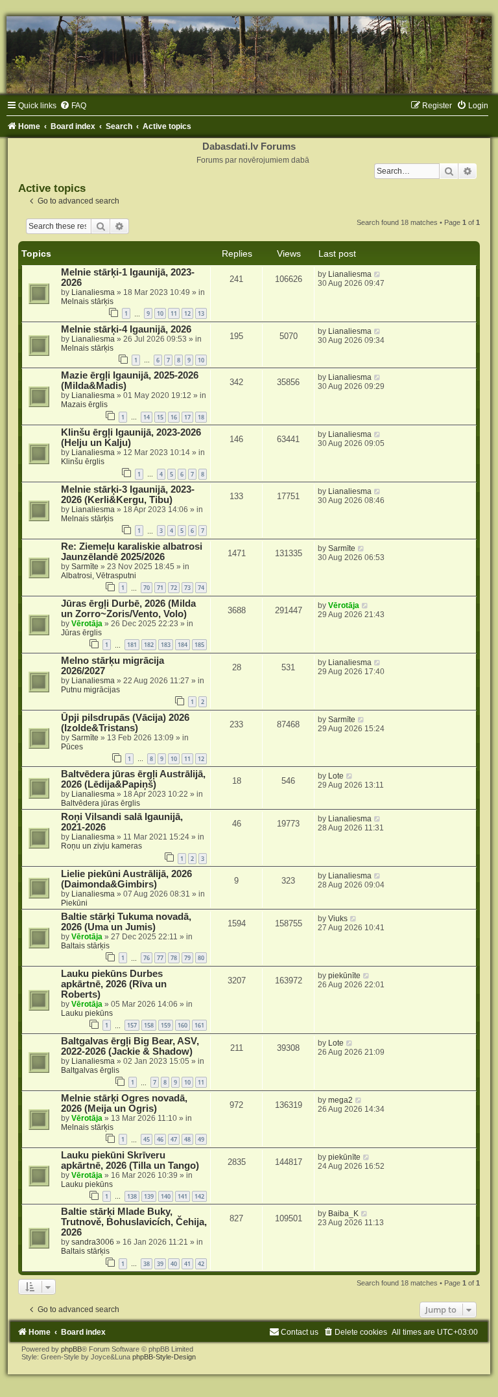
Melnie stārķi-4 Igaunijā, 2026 (126, 329)
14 (146, 417)
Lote (336, 776)
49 (201, 1139)
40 (174, 1264)
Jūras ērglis (81, 632)
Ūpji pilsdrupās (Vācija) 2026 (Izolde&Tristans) (125, 722)
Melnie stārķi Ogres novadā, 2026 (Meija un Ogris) (124, 1103)
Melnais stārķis (87, 301)
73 (187, 587)
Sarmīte (85, 566)
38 (146, 1264)
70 (146, 587)
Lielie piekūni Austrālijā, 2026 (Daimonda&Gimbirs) (126, 879)
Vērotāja (86, 623)
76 (146, 958)
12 (187, 313)
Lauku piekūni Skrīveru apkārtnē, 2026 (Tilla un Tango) (130, 1160)
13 (201, 313)
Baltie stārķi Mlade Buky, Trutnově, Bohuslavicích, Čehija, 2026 (134, 1222)
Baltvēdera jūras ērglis (100, 803)
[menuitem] (73, 105)
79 (187, 958)
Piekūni (74, 903)
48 (187, 1139)
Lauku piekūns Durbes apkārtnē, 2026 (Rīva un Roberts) (114, 984)
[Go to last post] (378, 274)
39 (160, 1264)
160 (182, 1025)
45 (146, 1139)
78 (174, 958)
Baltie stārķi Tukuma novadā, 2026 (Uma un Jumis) (126, 921)
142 (199, 1196)
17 (187, 417)
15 (160, 417)
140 (166, 1196)
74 (201, 587)
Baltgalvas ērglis (90, 1070)
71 (160, 587)
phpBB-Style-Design (164, 1357)
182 (149, 644)
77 (160, 958)
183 (166, 644)
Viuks (338, 918)
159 (166, 1025)
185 (199, 644)
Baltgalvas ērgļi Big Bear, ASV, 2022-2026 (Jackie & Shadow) (130, 1046)
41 (187, 1264)
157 (132, 1025)
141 (182, 1196)
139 (149, 1196)
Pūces (72, 746)
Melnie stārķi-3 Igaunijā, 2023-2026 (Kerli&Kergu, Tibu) (128, 494)
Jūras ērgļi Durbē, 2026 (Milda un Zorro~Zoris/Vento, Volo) (128, 608)
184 (182, 644)
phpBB (71, 1349)
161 (199, 1025)
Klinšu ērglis (82, 461)
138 (132, 1196)
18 (201, 417)
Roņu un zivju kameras (101, 846)
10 (160, 313)
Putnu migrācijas (90, 689)
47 (174, 1139)
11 (174, 313)
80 (201, 958)
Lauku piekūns (87, 1013)
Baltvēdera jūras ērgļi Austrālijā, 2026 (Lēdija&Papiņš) (133, 779)
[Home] (249, 54)
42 (201, 1264)
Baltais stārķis (85, 945)
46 (160, 1139)
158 (149, 1025)
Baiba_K (343, 1213)
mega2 (340, 1100)
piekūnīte (344, 975)
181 (132, 644)
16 (174, 417)
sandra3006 (92, 1242)
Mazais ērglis (84, 404)
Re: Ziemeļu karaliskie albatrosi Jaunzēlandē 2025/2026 (131, 551)
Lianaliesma (93, 292)
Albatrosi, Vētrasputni (98, 575)
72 (174, 587)
